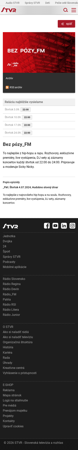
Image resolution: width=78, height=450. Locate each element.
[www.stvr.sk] (10, 226)
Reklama (9, 390)
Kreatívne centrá (13, 368)
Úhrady (7, 363)
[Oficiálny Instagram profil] (72, 225)
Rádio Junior (11, 315)
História (8, 347)
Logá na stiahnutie (15, 400)
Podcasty (9, 262)
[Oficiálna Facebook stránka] (47, 225)
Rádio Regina (12, 284)
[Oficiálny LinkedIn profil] (64, 225)
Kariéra (7, 352)
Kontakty (9, 421)
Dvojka (7, 241)
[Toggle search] (65, 10)
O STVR (8, 327)
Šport (6, 251)
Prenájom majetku (15, 410)
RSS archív (16, 87)
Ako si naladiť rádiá (16, 332)
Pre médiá (9, 405)
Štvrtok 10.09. (17, 117)
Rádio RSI (9, 304)
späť (69, 24)
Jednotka (9, 236)
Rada (6, 357)
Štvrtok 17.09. (17, 124)
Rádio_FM (9, 294)
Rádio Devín (11, 289)
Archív (9, 78)
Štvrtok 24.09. (17, 132)
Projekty (8, 416)
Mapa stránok (12, 395)
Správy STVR (33, 2)
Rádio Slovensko (14, 279)
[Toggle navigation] (73, 10)
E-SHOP (8, 385)
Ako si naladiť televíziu (18, 337)
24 (4, 246)
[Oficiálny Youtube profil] (55, 225)
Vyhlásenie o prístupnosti (20, 373)
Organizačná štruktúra (18, 342)
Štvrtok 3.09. (17, 109)
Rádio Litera (11, 309)
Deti (47, 2)
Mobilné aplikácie (14, 267)
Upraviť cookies (13, 426)
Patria (7, 299)
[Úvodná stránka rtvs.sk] (8, 10)
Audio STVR (13, 2)
